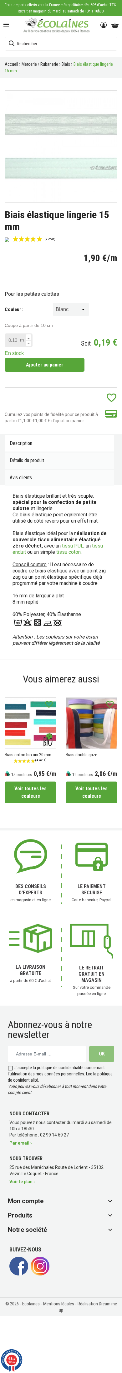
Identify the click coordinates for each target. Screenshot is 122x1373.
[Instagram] (40, 1274)
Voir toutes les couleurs (30, 792)
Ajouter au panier (44, 365)
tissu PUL (73, 546)
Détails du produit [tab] (27, 460)
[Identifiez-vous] (104, 25)
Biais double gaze (81, 755)
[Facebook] (18, 1274)
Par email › (20, 1143)
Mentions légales (59, 1304)
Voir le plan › (22, 1181)
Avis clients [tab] (21, 478)
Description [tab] (21, 443)
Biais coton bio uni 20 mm (28, 755)
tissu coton (68, 552)
